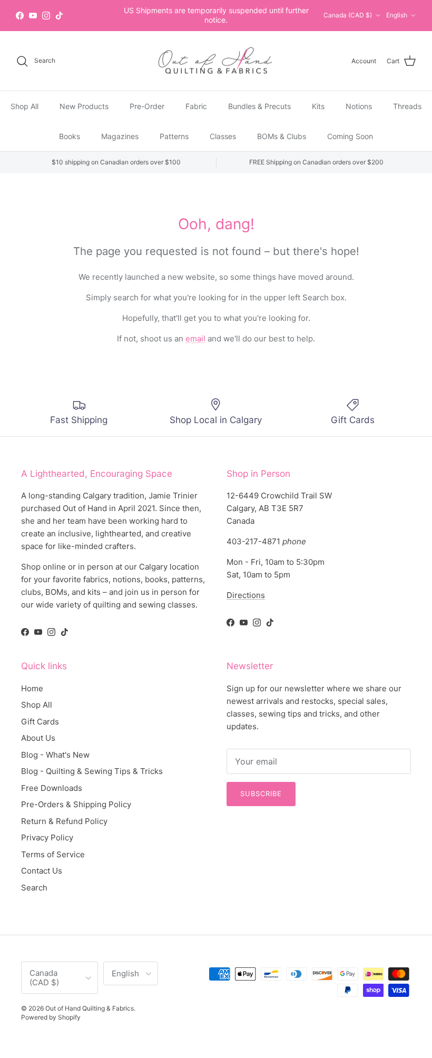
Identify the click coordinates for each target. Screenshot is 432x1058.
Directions (246, 595)
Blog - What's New (55, 755)
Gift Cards (40, 722)
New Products (84, 106)
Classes (223, 136)
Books (69, 136)
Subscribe (261, 793)
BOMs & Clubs (281, 136)
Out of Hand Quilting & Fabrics (89, 1008)
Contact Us (41, 871)
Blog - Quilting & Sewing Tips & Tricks (92, 771)
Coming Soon (350, 136)
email (195, 339)
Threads (407, 106)
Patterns (174, 136)
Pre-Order (147, 106)
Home (32, 688)
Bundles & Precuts (259, 106)
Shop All (24, 106)
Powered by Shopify (51, 1017)
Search (34, 888)
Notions (359, 106)
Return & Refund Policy (64, 821)
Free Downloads (51, 788)
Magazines (120, 136)
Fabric (196, 106)
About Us (38, 738)
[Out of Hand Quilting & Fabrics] (216, 61)
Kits (318, 106)
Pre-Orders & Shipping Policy (76, 804)
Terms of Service (53, 854)
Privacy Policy (47, 837)
